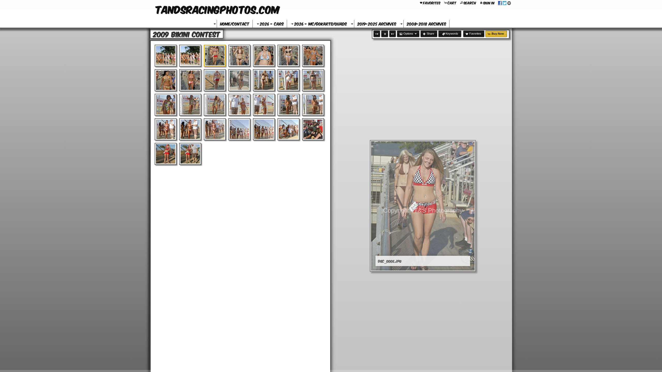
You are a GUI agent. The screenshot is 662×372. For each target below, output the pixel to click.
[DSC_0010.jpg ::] (313, 55)
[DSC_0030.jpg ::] (239, 104)
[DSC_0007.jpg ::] (264, 55)
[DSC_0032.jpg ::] (264, 104)
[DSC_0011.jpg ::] (165, 80)
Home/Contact (234, 24)
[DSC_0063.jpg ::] (165, 154)
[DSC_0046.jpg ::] (239, 129)
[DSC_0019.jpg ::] (264, 80)
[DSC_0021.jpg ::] (288, 80)
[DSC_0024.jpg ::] (313, 80)
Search (470, 2)
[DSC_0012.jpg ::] (190, 80)
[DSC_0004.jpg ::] (190, 55)
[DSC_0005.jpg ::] (214, 55)
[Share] (504, 2)
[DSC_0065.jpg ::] (190, 154)
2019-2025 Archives (376, 24)
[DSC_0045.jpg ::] (214, 129)
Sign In (488, 2)
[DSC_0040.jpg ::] (165, 129)
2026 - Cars (272, 24)
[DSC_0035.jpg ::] (288, 104)
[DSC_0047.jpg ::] (264, 129)
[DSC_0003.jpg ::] (165, 55)
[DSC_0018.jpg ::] (239, 80)
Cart (452, 2)
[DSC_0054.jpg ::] (313, 129)
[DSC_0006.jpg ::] (239, 55)
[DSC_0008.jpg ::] (288, 55)
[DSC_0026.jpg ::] (165, 104)
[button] (376, 33)
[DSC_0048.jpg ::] (288, 129)
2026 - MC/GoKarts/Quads (320, 24)
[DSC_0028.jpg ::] (190, 104)
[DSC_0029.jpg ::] (214, 104)
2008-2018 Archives (426, 24)
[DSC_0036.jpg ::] (313, 104)
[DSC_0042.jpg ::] (190, 129)
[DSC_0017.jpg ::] (214, 80)
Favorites (431, 2)
